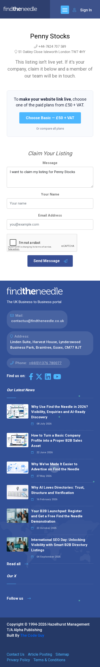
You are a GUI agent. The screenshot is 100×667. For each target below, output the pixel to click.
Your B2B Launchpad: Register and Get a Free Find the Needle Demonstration (57, 516)
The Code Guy (32, 635)
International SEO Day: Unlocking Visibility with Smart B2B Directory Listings (59, 545)
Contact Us (15, 654)
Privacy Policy (18, 660)
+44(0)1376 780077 (45, 363)
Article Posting (40, 654)
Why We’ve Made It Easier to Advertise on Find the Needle (55, 467)
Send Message (46, 261)
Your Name (50, 194)
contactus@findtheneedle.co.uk (37, 321)
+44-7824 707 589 (52, 46)
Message (50, 163)
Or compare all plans (50, 128)
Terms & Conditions (49, 660)
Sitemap (62, 654)
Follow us (15, 598)
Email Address (50, 215)
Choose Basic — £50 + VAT (50, 117)
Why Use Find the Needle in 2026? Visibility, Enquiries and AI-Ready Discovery (59, 412)
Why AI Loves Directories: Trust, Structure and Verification (57, 490)
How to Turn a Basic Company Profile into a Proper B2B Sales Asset (56, 440)
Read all (14, 564)
